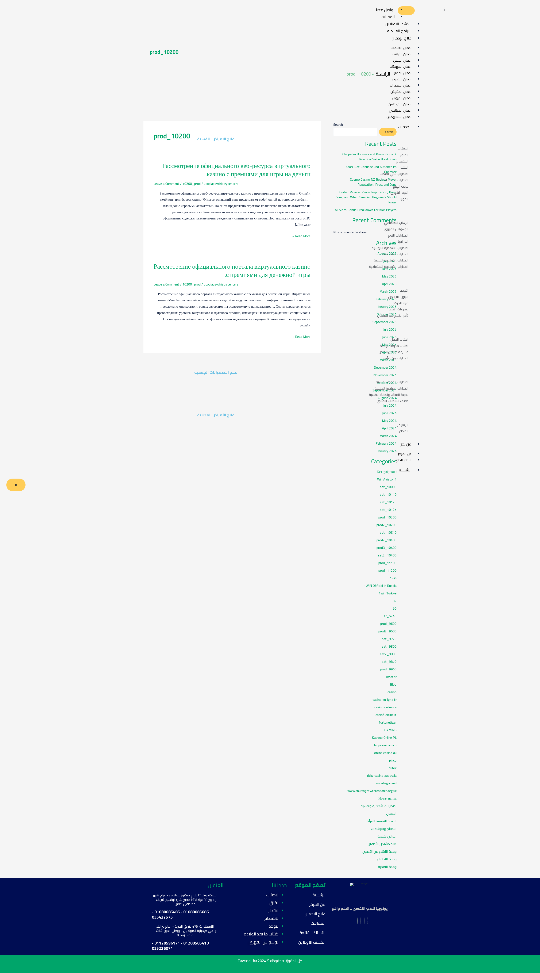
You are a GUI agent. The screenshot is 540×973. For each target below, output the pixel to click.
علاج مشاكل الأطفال (382, 844)
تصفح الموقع (310, 884)
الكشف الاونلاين (311, 942)
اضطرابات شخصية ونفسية (379, 806)
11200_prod (387, 570)
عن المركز (317, 904)
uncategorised (386, 783)
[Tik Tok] (360, 921)
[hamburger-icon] (406, 10)
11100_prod (387, 563)
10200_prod (191, 183)
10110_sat (388, 494)
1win (393, 578)
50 (395, 608)
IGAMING (390, 730)
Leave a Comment (166, 183)
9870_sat (389, 661)
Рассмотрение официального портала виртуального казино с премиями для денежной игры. (232, 270)
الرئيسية (405, 470)
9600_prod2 (387, 631)
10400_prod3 (387, 547)
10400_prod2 (387, 540)
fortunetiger (388, 722)
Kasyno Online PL (384, 737)
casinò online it (386, 715)
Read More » (301, 236)
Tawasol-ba (247, 960)
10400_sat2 (387, 555)
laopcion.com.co (385, 745)
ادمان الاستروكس (399, 117)
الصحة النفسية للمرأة (382, 821)
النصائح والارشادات (384, 828)
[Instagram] (367, 921)
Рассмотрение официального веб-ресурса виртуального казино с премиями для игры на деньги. (236, 170)
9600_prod (388, 623)
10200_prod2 (387, 525)
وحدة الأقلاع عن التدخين (379, 851)
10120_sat (388, 502)
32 (395, 601)
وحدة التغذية (387, 866)
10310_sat (388, 532)
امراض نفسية (387, 836)
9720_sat (389, 639)
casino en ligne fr (385, 699)
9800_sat (389, 646)
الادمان (391, 813)
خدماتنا (279, 885)
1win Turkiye (388, 593)
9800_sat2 (388, 654)
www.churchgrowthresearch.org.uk (372, 791)
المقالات (388, 16)
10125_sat (388, 509)
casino (392, 692)
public (393, 768)
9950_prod (388, 669)
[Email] (357, 921)
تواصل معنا (385, 9)
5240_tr (390, 616)
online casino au (385, 753)
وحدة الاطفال (387, 859)
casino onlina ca (385, 707)
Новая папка (387, 798)
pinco (393, 760)
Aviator (391, 677)
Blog (393, 684)
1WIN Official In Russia (380, 585)
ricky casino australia (382, 775)
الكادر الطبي (403, 460)
